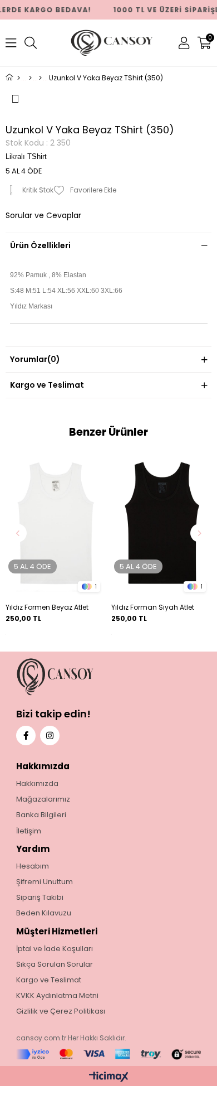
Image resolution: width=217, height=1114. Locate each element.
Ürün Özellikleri (40, 245)
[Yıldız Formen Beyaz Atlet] (56, 523)
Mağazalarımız (43, 799)
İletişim (28, 831)
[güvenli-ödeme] (108, 1054)
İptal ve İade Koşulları (54, 949)
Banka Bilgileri (41, 815)
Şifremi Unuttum (44, 882)
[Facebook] (26, 735)
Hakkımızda (37, 784)
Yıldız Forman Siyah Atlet (152, 607)
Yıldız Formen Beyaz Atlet (47, 607)
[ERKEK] (30, 78)
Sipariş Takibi (39, 898)
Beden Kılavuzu (43, 913)
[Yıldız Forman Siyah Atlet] (161, 523)
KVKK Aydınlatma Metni (57, 996)
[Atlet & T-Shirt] (40, 78)
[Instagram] (50, 735)
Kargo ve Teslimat (47, 384)
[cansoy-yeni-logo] (76, 677)
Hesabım (32, 866)
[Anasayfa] (18, 78)
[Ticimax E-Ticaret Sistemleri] (109, 1077)
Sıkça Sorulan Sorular (54, 964)
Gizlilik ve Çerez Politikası (60, 1011)
